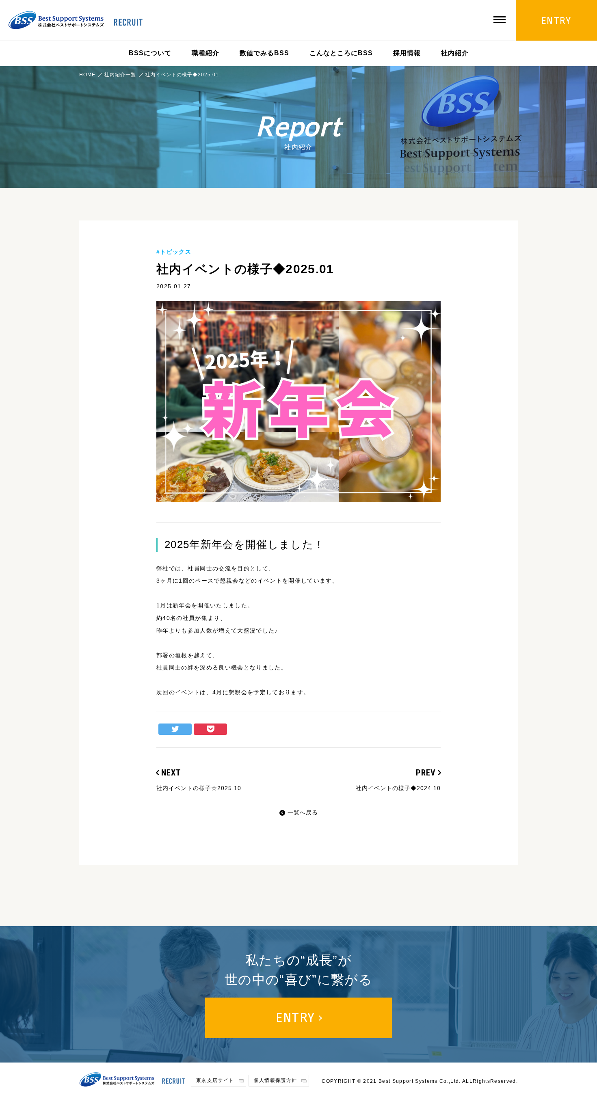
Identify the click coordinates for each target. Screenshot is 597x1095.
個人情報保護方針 (275, 1080)
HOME (87, 75)
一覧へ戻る (303, 812)
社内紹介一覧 (120, 75)
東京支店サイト (215, 1080)
